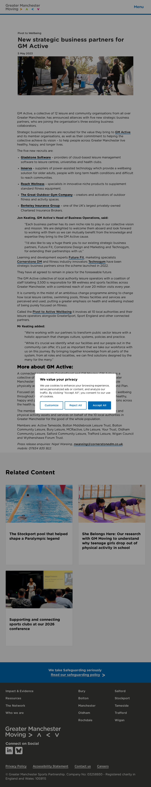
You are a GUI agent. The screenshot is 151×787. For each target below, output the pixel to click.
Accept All (99, 405)
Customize (51, 405)
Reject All (75, 405)
